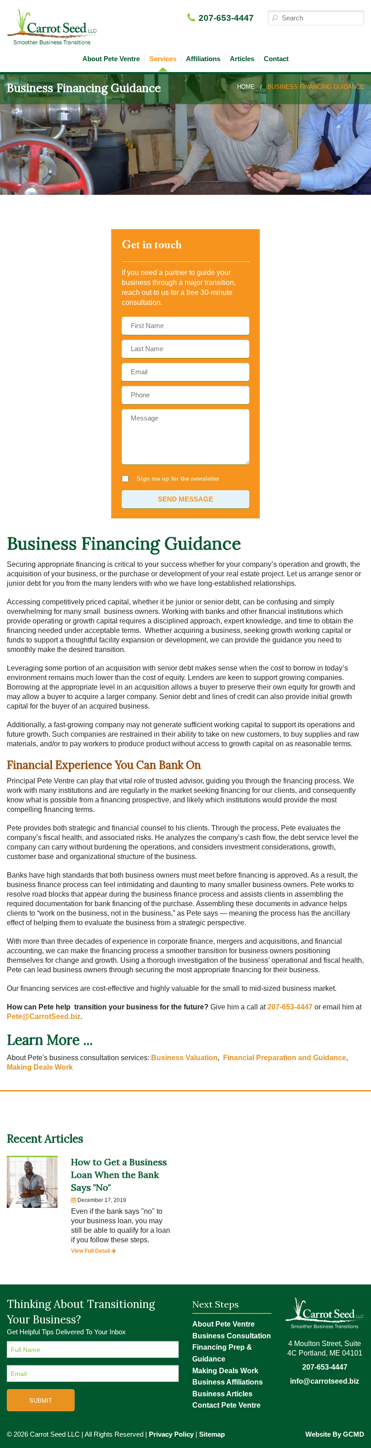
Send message (185, 499)
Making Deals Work (40, 1067)
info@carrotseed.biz (324, 1381)
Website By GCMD (334, 1434)
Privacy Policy (171, 1434)
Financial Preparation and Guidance (284, 1058)
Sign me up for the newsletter (178, 478)
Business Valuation (184, 1058)
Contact (276, 59)
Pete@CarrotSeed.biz (44, 1016)
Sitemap (212, 1434)
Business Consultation (231, 1336)
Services (162, 59)
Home (246, 86)
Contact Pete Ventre (226, 1405)
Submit (40, 1400)
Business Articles (222, 1394)
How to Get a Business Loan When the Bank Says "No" (119, 1174)
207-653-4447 (226, 18)
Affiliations (203, 59)
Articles (242, 59)
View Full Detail (91, 1251)
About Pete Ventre (111, 59)
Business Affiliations (227, 1382)
